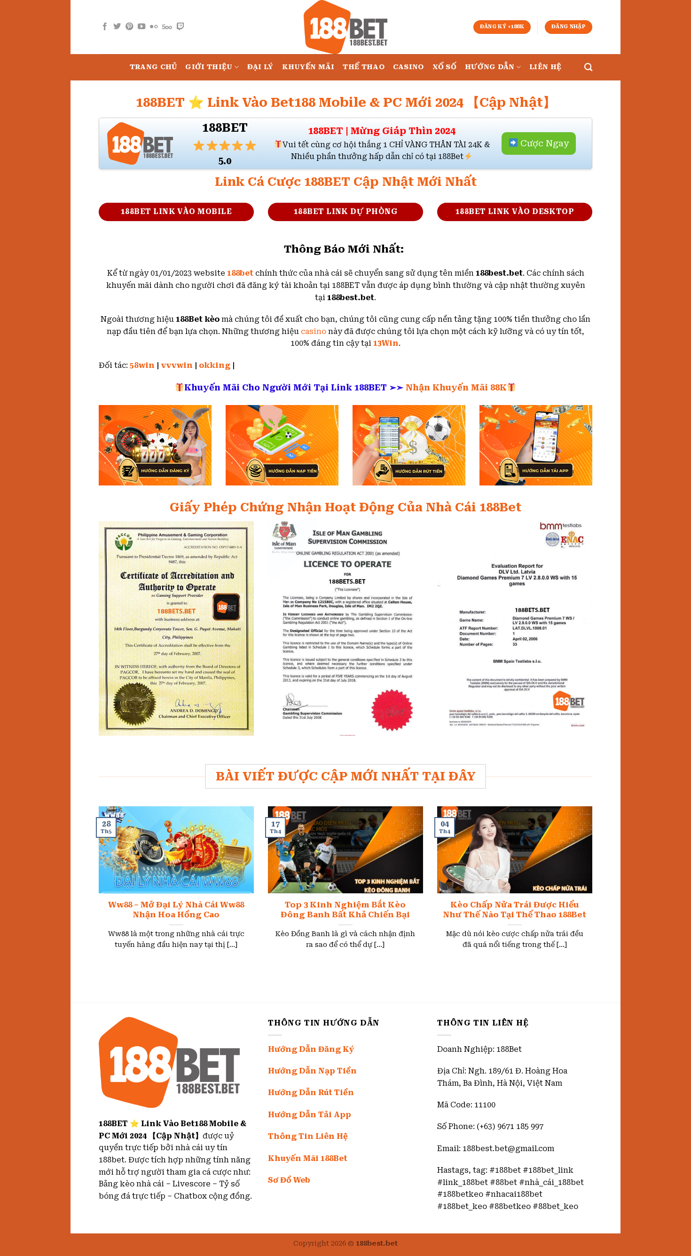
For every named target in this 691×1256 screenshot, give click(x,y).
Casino (408, 67)
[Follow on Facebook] (105, 27)
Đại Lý (260, 67)
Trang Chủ (153, 67)
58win (142, 365)
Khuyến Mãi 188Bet (307, 1158)
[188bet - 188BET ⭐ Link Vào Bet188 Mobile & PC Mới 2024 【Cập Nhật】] (345, 27)
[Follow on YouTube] (141, 27)
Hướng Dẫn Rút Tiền (311, 1092)
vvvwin (177, 365)
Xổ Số (444, 67)
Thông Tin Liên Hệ (308, 1136)
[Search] (588, 67)
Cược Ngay (543, 143)
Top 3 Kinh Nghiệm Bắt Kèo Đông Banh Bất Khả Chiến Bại (345, 910)
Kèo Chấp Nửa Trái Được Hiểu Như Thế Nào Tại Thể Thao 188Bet (514, 910)
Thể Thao (363, 67)
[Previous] (97, 889)
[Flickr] (153, 27)
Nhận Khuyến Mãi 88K (456, 387)
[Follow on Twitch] (180, 27)
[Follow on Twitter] (117, 27)
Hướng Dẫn (490, 67)
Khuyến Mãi (308, 67)
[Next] (594, 889)
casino (313, 331)
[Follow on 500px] (167, 27)
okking (214, 365)
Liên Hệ (545, 67)
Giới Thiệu (208, 67)
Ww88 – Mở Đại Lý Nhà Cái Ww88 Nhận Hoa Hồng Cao (176, 910)
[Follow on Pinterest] (129, 27)
